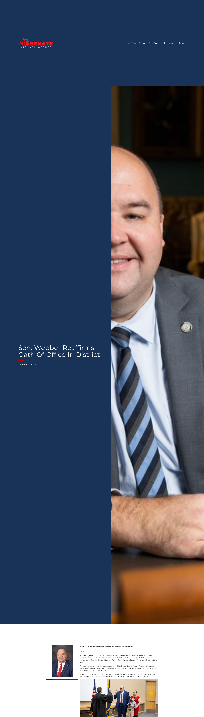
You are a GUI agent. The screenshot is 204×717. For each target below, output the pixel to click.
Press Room (154, 43)
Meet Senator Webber (136, 43)
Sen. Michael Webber (111, 656)
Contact (181, 43)
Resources (168, 43)
